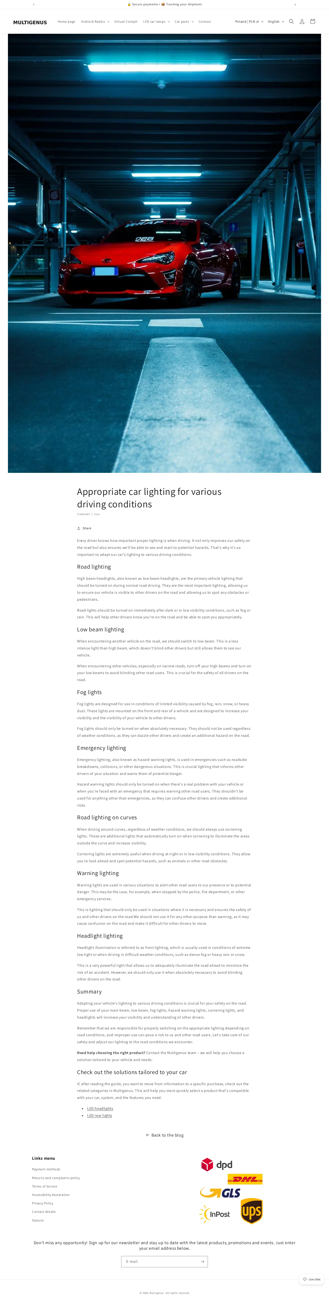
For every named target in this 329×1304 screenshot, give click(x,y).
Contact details (44, 1211)
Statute (38, 1220)
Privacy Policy (42, 1203)
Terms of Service (44, 1186)
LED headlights (100, 1108)
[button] (95, 21)
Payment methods (46, 1169)
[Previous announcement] (33, 4)
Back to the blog (167, 1135)
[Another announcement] (295, 4)
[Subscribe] (202, 1261)
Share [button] (87, 528)
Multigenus (157, 1293)
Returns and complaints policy (56, 1178)
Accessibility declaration (51, 1195)
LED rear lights (99, 1115)
